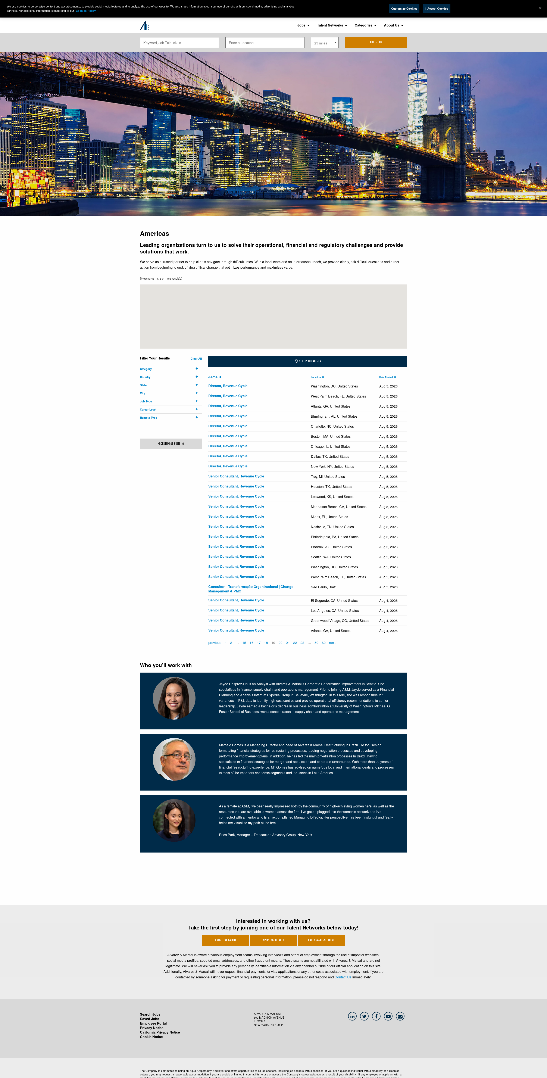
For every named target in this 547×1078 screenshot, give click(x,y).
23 (302, 642)
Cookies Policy (86, 11)
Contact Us (343, 977)
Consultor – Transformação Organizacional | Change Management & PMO (250, 588)
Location (316, 377)
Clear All (196, 358)
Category (146, 369)
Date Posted (386, 377)
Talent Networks (330, 25)
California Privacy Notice (160, 1032)
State (143, 385)
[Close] (540, 8)
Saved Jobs (149, 1018)
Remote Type (148, 417)
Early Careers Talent (321, 940)
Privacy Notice (151, 1027)
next (332, 642)
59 (316, 642)
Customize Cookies (404, 8)
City (142, 393)
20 (280, 642)
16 (251, 642)
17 (259, 642)
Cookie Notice (151, 1036)
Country (145, 377)
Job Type (146, 401)
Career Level (148, 409)
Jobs (301, 25)
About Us (391, 25)
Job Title (213, 377)
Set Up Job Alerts (309, 361)
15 (244, 642)
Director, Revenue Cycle (227, 385)
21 (288, 642)
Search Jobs (150, 1014)
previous (214, 642)
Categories (363, 25)
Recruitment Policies (171, 444)
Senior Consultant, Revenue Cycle (236, 476)
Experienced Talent (273, 940)
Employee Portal (153, 1023)
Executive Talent (225, 940)
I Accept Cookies (436, 8)
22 (295, 642)
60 (324, 642)
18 (266, 642)
